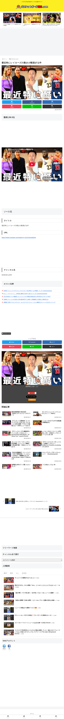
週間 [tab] (11, 573)
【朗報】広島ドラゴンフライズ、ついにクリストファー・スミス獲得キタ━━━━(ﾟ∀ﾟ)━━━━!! (29, 302)
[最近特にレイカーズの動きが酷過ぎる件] (39, 446)
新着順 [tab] (24, 573)
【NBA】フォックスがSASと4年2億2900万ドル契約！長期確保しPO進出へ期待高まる (25, 299)
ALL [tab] (17, 573)
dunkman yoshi (7, 333)
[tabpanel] (12, 20)
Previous (1, 20)
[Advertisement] (32, 41)
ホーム (32, 713)
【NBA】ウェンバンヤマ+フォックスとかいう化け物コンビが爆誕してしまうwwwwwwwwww (27, 290)
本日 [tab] (5, 573)
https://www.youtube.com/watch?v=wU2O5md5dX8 (19, 237)
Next (63, 20)
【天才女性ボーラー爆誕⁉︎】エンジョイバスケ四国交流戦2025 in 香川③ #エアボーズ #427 (26, 296)
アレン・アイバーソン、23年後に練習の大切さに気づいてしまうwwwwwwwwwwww (25, 293)
